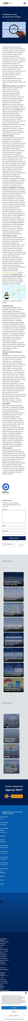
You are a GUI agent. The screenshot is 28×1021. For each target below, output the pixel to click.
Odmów (14, 1011)
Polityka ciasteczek (7, 1019)
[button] (26, 993)
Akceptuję (14, 1007)
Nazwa (4, 525)
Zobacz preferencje (14, 1015)
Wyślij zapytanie (16, 796)
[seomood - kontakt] (6, 796)
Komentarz (5, 509)
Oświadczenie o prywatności (17, 1019)
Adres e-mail (5, 530)
